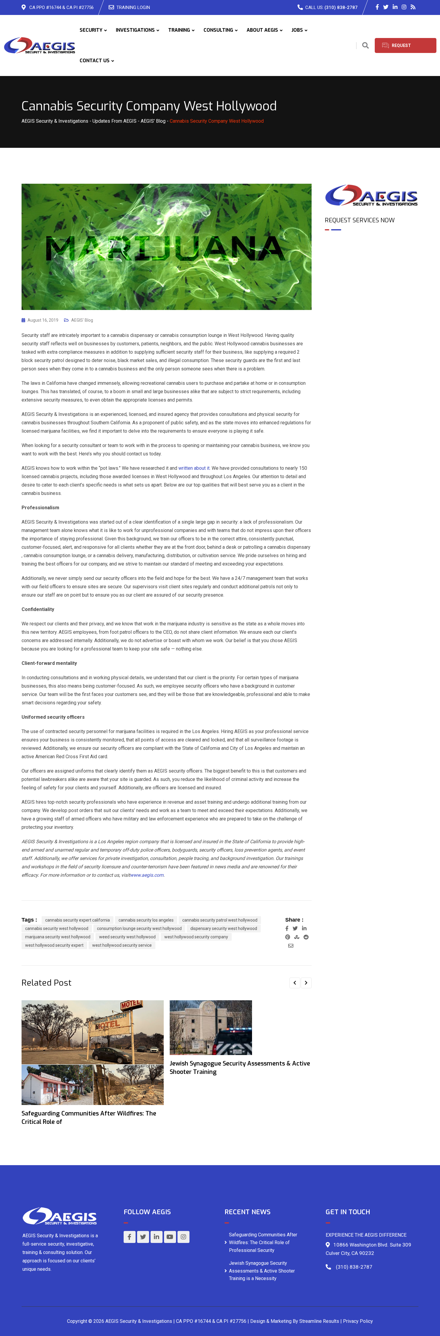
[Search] (365, 45)
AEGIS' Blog (82, 320)
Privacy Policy (358, 1321)
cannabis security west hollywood (56, 928)
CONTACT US (95, 60)
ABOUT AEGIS (262, 30)
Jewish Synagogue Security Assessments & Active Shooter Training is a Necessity (262, 1270)
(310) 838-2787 (341, 7)
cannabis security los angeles (146, 920)
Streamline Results (319, 1321)
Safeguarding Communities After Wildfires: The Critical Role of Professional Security (263, 1242)
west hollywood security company (196, 936)
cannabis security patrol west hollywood (219, 920)
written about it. (194, 468)
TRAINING (179, 30)
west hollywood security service (122, 945)
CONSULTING (218, 30)
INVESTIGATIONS (135, 30)
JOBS (297, 30)
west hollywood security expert (54, 945)
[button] (294, 983)
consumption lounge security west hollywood (139, 928)
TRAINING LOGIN (133, 7)
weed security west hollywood (127, 936)
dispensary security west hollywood (223, 928)
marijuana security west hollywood (57, 936)
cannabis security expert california (77, 920)
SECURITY (91, 30)
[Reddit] (306, 937)
